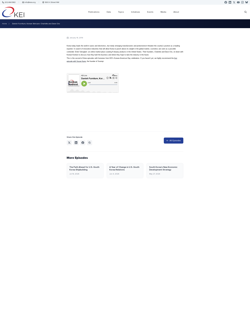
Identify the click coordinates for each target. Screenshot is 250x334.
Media (163, 12)
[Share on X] (69, 142)
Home (4, 24)
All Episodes (175, 140)
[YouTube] (238, 2)
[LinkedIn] (230, 2)
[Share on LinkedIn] (76, 142)
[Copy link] (89, 142)
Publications (93, 12)
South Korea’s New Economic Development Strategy (163, 168)
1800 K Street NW (52, 2)
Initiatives (135, 12)
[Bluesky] (246, 2)
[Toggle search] (245, 12)
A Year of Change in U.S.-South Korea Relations (124, 168)
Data (109, 12)
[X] (234, 2)
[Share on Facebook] (82, 142)
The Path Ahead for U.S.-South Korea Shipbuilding (84, 168)
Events (150, 12)
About (176, 12)
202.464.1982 (10, 2)
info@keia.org (30, 2)
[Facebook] (225, 2)
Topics (121, 12)
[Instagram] (242, 2)
